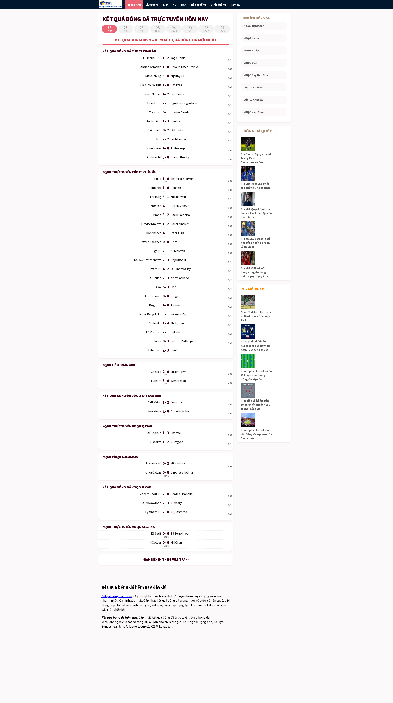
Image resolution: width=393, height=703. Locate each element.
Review (235, 4)
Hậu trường (198, 4)
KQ (174, 4)
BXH (183, 4)
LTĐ (165, 4)
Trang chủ (134, 4)
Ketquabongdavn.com (116, 596)
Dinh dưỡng (218, 4)
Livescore (152, 4)
